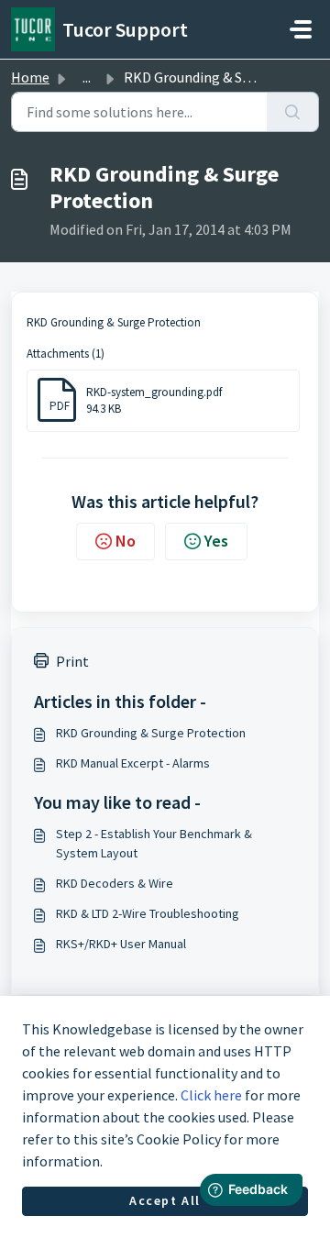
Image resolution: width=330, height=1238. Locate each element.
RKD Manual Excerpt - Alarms (133, 763)
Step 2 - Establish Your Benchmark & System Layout (154, 843)
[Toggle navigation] (300, 29)
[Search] (293, 112)
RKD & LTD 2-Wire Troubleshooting (147, 913)
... (86, 77)
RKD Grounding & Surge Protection (151, 732)
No (126, 540)
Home (30, 77)
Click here (211, 1095)
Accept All (165, 1200)
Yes (216, 540)
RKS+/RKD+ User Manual (121, 943)
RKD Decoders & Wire (114, 883)
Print (72, 661)
